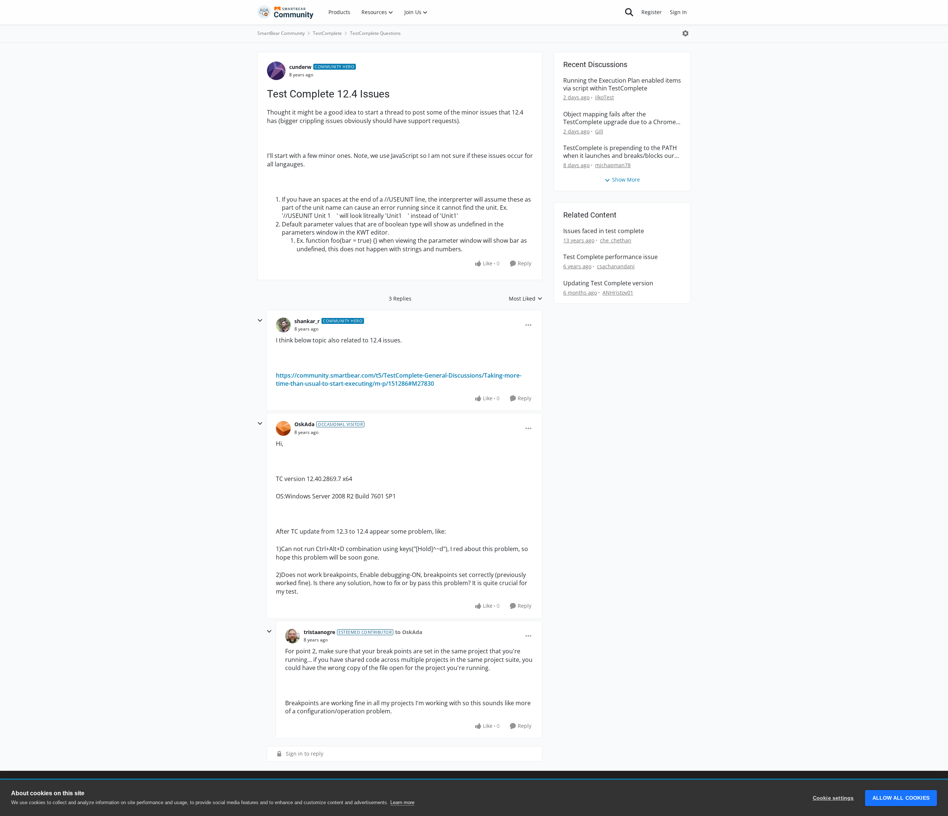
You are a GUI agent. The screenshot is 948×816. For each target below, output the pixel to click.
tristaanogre (319, 632)
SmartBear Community (281, 33)
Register (651, 12)
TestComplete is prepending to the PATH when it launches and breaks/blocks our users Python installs (620, 152)
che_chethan (615, 240)
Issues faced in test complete (603, 231)
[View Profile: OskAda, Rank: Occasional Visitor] (283, 428)
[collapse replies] (260, 320)
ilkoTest (604, 97)
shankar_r (307, 321)
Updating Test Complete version (608, 283)
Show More (626, 179)
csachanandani (616, 266)
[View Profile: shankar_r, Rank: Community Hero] (283, 325)
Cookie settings (833, 798)
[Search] (629, 12)
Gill (599, 131)
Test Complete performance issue (610, 257)
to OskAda (408, 632)
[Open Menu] (685, 33)
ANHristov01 (617, 292)
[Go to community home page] (285, 12)
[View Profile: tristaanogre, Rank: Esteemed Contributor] (292, 635)
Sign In (678, 12)
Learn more (402, 802)
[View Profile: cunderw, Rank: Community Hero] (276, 71)
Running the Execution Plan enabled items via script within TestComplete (622, 84)
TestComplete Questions (375, 33)
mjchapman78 (613, 165)
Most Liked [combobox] (526, 298)
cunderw (300, 66)
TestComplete (327, 33)
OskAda (304, 424)
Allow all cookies (900, 798)
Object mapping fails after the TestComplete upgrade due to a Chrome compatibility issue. (619, 118)
